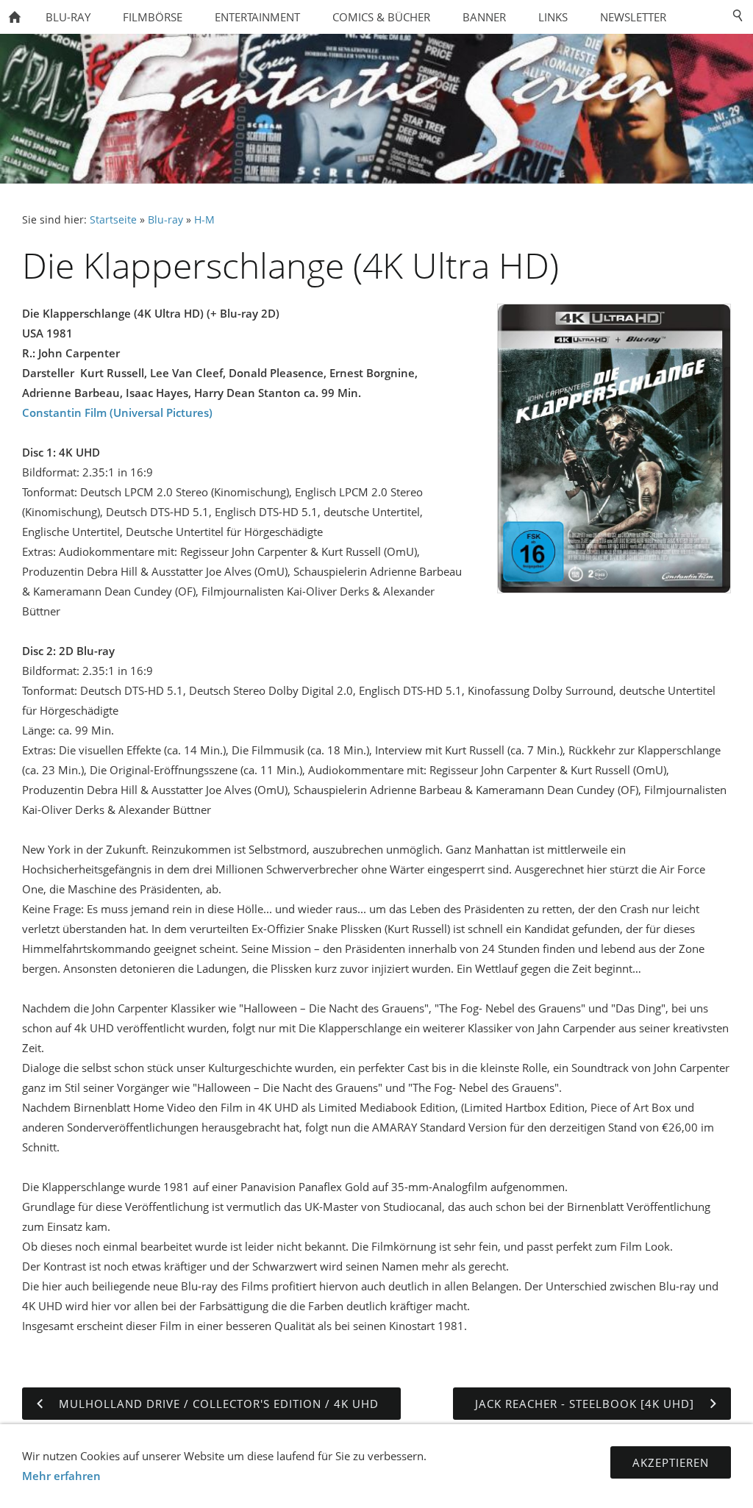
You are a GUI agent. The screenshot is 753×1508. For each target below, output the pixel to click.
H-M (204, 219)
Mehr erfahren (61, 1475)
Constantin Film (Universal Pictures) (117, 412)
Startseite (113, 219)
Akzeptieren (670, 1462)
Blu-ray (165, 219)
